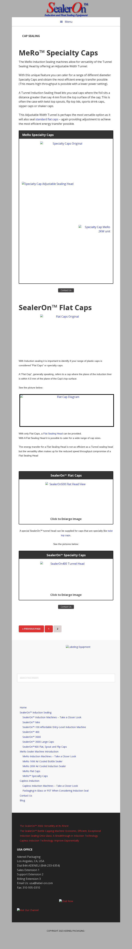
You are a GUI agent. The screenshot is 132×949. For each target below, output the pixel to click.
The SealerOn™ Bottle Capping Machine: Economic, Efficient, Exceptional (60, 830)
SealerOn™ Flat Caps (55, 307)
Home (23, 707)
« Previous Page (31, 629)
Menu (68, 22)
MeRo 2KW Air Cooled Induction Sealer (44, 766)
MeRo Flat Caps (31, 771)
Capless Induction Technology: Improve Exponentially (49, 840)
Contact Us (26, 795)
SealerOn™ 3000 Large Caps (38, 741)
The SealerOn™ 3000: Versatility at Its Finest (44, 825)
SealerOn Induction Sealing (66, 8)
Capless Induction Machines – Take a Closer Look (50, 785)
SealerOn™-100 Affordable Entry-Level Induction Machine (54, 727)
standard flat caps (46, 119)
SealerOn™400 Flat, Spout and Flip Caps (45, 746)
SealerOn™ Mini (31, 722)
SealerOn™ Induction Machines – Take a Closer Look (52, 717)
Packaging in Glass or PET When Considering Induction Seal (56, 790)
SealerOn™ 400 (31, 732)
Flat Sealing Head (53, 433)
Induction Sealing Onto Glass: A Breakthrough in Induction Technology (59, 835)
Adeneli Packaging (74, 930)
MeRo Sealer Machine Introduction (39, 751)
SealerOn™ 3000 (32, 737)
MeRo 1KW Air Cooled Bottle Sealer (42, 761)
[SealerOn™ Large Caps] (66, 334)
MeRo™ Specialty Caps (58, 52)
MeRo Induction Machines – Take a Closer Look (49, 756)
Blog (22, 800)
